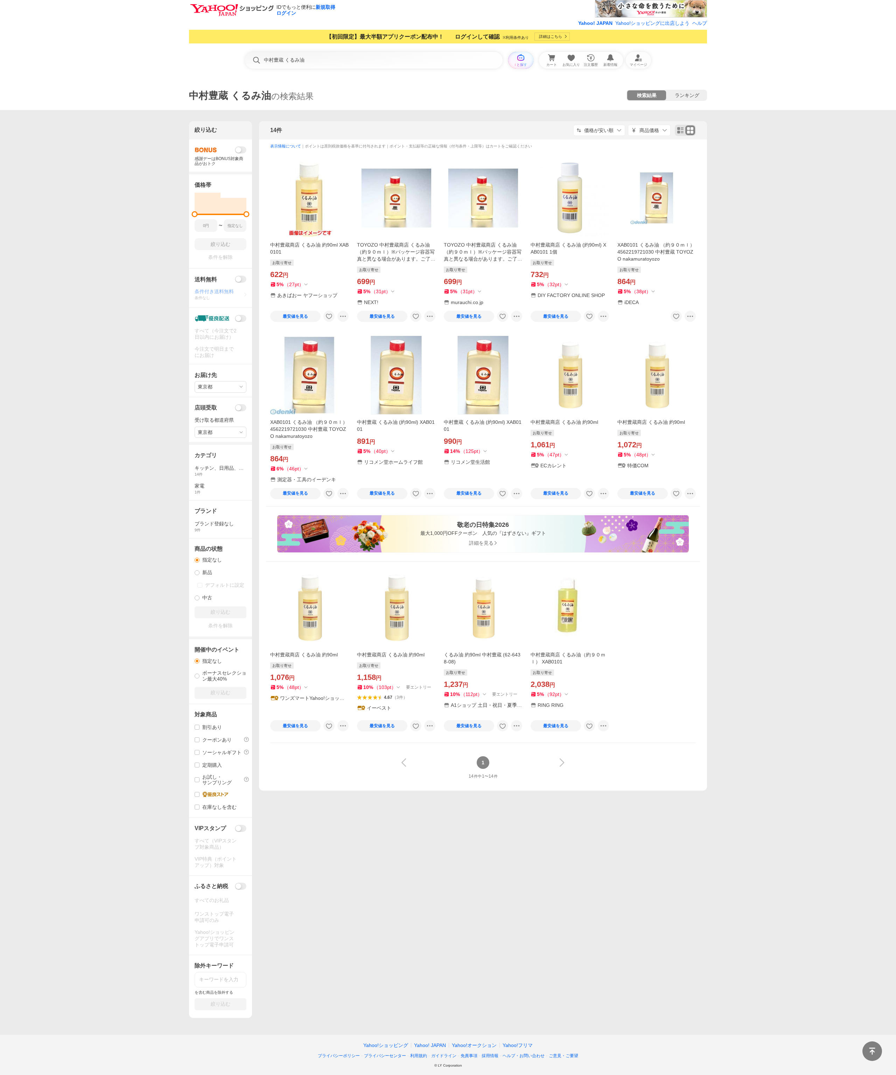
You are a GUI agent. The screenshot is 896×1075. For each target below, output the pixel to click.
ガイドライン (443, 1055)
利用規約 (418, 1055)
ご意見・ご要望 (563, 1055)
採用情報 (490, 1055)
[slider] (195, 214)
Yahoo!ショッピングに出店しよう (652, 23)
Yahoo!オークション (474, 1045)
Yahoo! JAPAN (595, 23)
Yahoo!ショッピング (385, 1045)
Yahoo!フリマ (518, 1045)
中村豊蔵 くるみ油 (230, 95)
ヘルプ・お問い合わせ (524, 1055)
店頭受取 (206, 408)
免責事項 (469, 1055)
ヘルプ (699, 23)
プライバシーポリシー (339, 1055)
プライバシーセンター (385, 1055)
